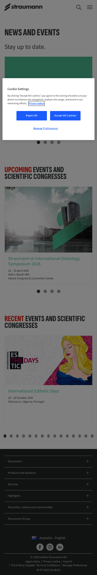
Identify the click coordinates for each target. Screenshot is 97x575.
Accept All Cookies (65, 115)
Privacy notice (36, 103)
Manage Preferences (45, 128)
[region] (48, 109)
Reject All (31, 115)
